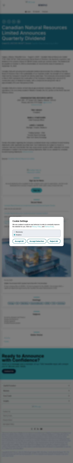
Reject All (54, 241)
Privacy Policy (37, 227)
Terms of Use (49, 227)
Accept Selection (37, 241)
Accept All (19, 241)
